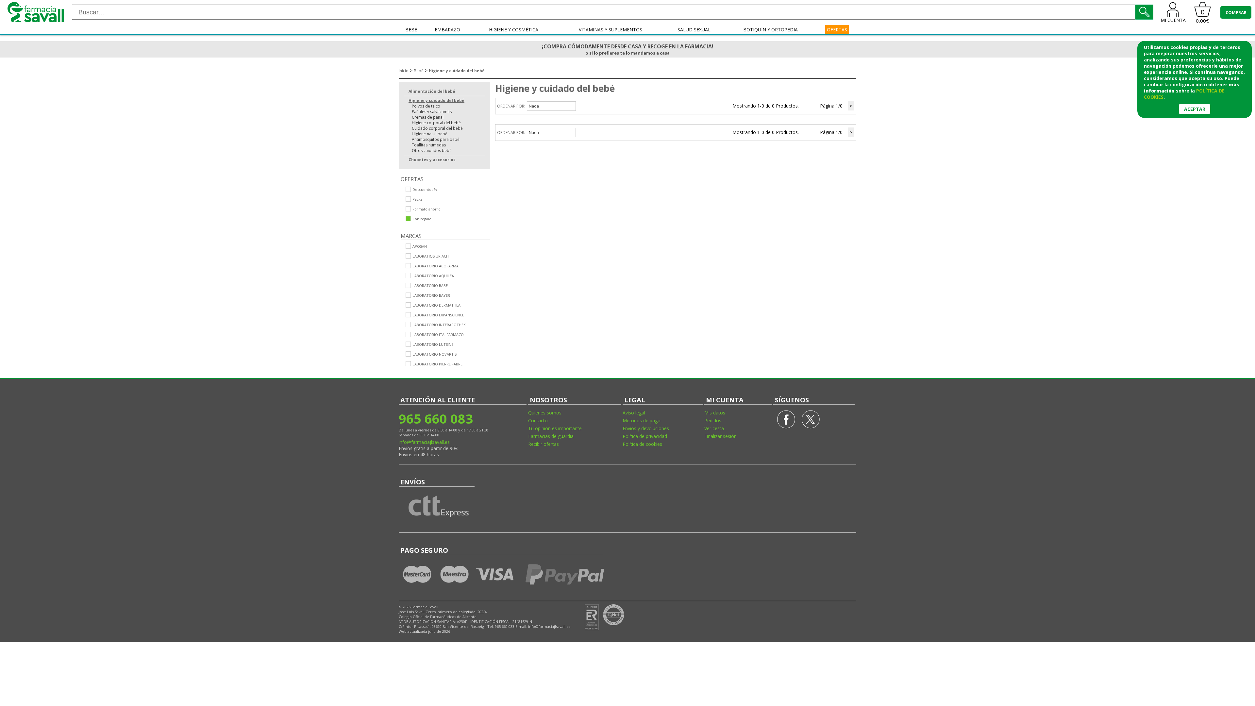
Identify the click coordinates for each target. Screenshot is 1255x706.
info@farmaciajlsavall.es (424, 442)
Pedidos (712, 420)
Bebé (411, 29)
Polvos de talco (426, 106)
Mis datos (714, 413)
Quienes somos (544, 413)
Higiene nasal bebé (429, 134)
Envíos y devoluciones (646, 428)
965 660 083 (436, 419)
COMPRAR (1236, 12)
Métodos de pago (642, 420)
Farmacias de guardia (551, 436)
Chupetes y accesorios (432, 159)
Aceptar (1194, 109)
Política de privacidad (645, 436)
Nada (534, 106)
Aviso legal (634, 413)
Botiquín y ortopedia (770, 29)
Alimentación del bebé (432, 91)
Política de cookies (642, 444)
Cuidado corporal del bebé (437, 128)
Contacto (538, 420)
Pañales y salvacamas (432, 111)
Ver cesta (714, 428)
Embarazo (447, 29)
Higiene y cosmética (513, 29)
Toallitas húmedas (429, 145)
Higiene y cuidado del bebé (457, 71)
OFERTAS (837, 29)
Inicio (404, 71)
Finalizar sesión (720, 436)
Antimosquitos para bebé (436, 139)
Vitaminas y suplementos (610, 29)
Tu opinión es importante (555, 428)
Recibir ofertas (543, 444)
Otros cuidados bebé (432, 150)
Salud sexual (694, 29)
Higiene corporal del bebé (436, 123)
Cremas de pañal (427, 117)
